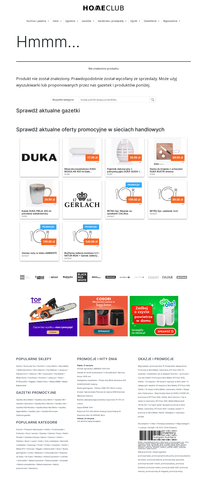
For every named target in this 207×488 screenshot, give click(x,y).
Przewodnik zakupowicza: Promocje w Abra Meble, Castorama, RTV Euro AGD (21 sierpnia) (162, 370)
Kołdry (47, 429)
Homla (19, 366)
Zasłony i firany (54, 433)
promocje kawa (144, 456)
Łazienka (86, 20)
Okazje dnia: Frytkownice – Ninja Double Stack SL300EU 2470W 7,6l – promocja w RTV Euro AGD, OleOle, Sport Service (164, 393)
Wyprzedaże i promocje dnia (150, 366)
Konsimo (42, 378)
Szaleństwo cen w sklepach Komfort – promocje (167, 374)
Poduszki (20, 433)
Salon (56, 20)
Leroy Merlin (52, 366)
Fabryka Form (22, 374)
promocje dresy (176, 471)
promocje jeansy (168, 463)
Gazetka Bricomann (50, 411)
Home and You (30, 366)
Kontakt (151, 427)
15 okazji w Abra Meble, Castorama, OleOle (163, 389)
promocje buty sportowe (173, 460)
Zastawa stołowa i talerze (35, 437)
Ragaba (32, 381)
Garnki (59, 437)
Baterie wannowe (44, 464)
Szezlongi (31, 445)
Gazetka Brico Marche (44, 403)
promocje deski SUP (170, 467)
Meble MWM (55, 381)
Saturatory (33, 468)
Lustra (33, 441)
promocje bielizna (154, 460)
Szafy (40, 441)
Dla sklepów (143, 424)
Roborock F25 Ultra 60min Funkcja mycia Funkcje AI (99, 411)
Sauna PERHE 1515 (85, 407)
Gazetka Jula (60, 403)
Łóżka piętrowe (51, 453)
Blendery (38, 456)
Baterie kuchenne (36, 460)
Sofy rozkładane (51, 441)
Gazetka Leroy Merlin (44, 400)
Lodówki (64, 456)
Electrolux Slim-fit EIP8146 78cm (91, 415)
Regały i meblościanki (45, 449)
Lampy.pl (63, 370)
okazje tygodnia (159, 452)
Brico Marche (39, 370)
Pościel (19, 429)
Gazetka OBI (59, 400)
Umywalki (64, 460)
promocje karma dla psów (163, 456)
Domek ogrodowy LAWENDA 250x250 (93, 369)
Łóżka (30, 453)
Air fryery (29, 456)
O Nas (152, 424)
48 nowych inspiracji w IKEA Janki (171, 381)
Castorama (47, 374)
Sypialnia (70, 20)
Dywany (43, 433)
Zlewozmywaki (51, 460)
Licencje (143, 427)
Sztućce (51, 437)
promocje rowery (153, 467)
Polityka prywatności (166, 424)
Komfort (41, 366)
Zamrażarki (22, 460)
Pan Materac (52, 370)
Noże (27, 441)
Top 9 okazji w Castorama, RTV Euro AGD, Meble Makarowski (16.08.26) (162, 401)
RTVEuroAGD (21, 381)
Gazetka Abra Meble (24, 400)
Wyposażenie (170, 20)
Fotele (40, 445)
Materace (39, 453)
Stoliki (64, 445)
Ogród (133, 20)
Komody (30, 449)
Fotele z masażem (52, 445)
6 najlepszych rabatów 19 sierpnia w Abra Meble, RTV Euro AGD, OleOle (164, 385)
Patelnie (19, 441)
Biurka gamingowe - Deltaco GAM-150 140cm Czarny (99, 388)
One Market (59, 374)
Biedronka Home (25, 370)
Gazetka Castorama (24, 403)
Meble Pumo (42, 381)
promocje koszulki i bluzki (149, 463)
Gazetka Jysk (34, 411)
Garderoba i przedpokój (111, 20)
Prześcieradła (57, 429)
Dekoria (33, 374)
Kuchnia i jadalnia (36, 20)
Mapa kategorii (183, 424)
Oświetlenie (150, 20)
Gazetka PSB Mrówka (25, 407)
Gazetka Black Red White (46, 407)
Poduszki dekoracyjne (33, 429)
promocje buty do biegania (157, 471)
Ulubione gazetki (23, 415)
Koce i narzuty (32, 433)
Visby (60, 378)
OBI (39, 374)
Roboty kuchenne (51, 456)
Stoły (58, 449)
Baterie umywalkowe (26, 464)
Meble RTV (20, 449)
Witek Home (21, 378)
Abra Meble (63, 366)
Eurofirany (32, 378)
